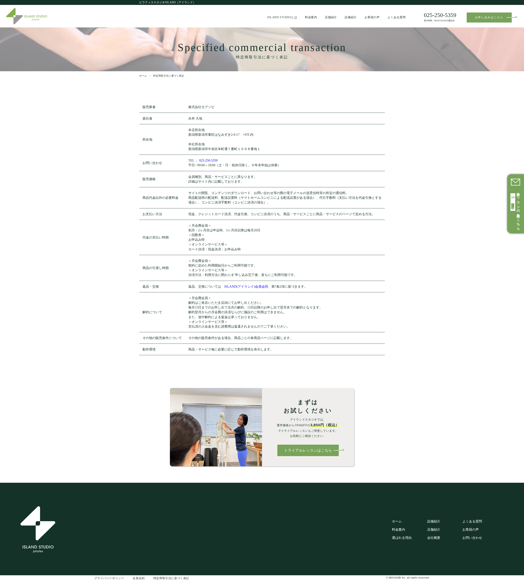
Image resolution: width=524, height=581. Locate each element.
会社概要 (433, 537)
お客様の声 (372, 17)
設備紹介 (351, 17)
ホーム (143, 75)
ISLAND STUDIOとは (282, 17)
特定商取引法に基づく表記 (171, 578)
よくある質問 (396, 17)
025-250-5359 (208, 160)
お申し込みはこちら (489, 17)
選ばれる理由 (402, 537)
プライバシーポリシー (109, 578)
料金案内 (311, 17)
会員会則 (139, 578)
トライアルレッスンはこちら (308, 450)
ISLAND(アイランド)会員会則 (246, 286)
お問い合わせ (472, 537)
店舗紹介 (331, 17)
